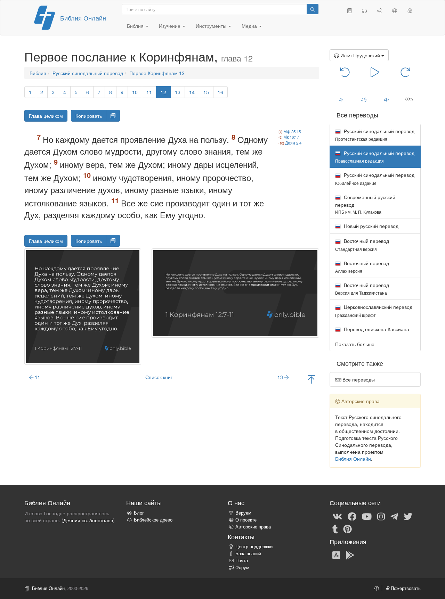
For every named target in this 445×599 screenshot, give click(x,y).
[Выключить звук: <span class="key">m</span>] (386, 99)
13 (177, 92)
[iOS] (336, 554)
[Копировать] (113, 116)
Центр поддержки (254, 546)
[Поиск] (312, 9)
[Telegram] (394, 516)
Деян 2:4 (293, 143)
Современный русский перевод (365, 204)
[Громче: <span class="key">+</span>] (363, 99)
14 (192, 92)
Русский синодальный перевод (87, 72)
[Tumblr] (335, 528)
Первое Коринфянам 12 (157, 72)
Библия (38, 72)
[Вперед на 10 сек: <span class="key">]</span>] (405, 72)
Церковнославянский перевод (373, 310)
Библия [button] (136, 25)
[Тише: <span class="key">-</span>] (341, 99)
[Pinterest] (347, 528)
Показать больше (354, 343)
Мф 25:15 (292, 131)
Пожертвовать (405, 588)
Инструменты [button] (212, 25)
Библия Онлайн (83, 18)
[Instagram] (381, 516)
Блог (139, 513)
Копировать (88, 115)
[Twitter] (408, 516)
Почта (241, 560)
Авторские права (253, 527)
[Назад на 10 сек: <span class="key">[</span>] (345, 72)
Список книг (158, 377)
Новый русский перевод (370, 225)
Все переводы (358, 379)
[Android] (350, 554)
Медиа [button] (250, 25)
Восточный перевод (362, 244)
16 (220, 92)
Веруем (243, 513)
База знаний (248, 553)
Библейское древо (153, 520)
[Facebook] (352, 516)
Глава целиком (46, 115)
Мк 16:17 (291, 137)
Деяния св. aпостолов (88, 520)
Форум (242, 567)
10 (135, 92)
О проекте (246, 520)
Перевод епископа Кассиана (375, 329)
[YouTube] (367, 516)
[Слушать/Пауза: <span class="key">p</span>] (375, 72)
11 (149, 92)
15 (206, 92)
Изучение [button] (170, 25)
